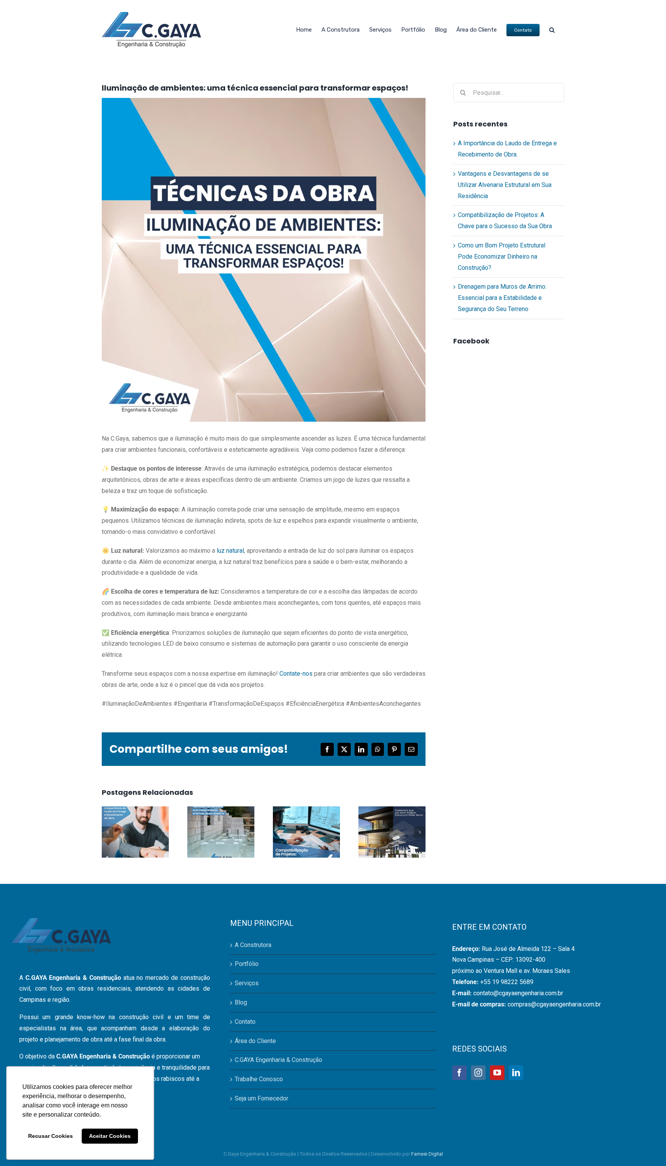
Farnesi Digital (427, 1154)
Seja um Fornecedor (261, 1098)
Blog (241, 1002)
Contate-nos (296, 673)
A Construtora (253, 945)
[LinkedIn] (516, 1072)
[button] (552, 30)
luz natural (230, 550)
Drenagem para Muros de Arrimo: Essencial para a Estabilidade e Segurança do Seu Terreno (502, 298)
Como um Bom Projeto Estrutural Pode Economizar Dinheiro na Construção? (501, 256)
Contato (245, 1021)
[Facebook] (459, 1072)
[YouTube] (497, 1072)
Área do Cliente (255, 1041)
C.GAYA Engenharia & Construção (278, 1059)
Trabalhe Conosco (259, 1079)
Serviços (247, 983)
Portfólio (247, 963)
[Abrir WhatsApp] (646, 1146)
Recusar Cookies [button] (50, 1136)
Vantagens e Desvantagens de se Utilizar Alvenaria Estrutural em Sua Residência (505, 185)
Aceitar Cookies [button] (110, 1136)
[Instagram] (478, 1072)
